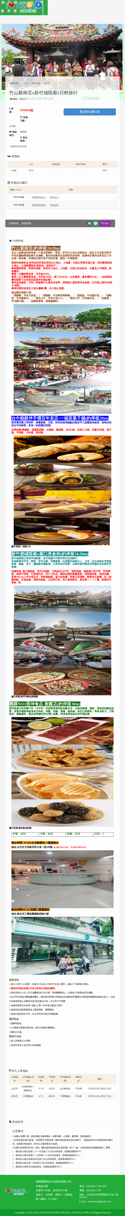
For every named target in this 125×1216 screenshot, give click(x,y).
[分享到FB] (89, 223)
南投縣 (46, 83)
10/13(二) (54, 197)
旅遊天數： (24, 119)
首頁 (26, 83)
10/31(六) (54, 205)
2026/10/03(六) (39, 205)
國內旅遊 (36, 83)
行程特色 (14, 223)
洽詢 (106, 223)
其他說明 (26, 223)
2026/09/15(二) (39, 197)
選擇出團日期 (91, 111)
